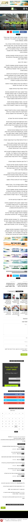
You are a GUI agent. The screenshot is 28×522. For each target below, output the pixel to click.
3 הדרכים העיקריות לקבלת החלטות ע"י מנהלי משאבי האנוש (10, 285)
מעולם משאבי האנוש (23, 23)
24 (19, 426)
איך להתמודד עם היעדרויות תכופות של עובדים (23, 313)
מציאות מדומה (9, 271)
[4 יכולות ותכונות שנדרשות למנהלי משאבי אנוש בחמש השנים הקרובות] (7, 296)
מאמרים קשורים (19, 291)
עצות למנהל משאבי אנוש (16, 272)
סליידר (11, 23)
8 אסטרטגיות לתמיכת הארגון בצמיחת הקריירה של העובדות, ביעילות (22, 285)
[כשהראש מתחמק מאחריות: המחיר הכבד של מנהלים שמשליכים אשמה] (23, 296)
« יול (16, 431)
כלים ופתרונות (14, 22)
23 (22, 426)
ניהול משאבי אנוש (16, 23)
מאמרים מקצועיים (7, 22)
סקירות (18, 22)
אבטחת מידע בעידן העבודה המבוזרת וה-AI (16, 468)
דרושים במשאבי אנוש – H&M (13, 489)
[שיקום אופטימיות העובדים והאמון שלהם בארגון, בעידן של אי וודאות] (15, 296)
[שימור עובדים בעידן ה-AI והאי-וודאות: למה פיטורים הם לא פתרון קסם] (15, 308)
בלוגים (22, 22)
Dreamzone (20, 519)
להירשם (6, 403)
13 (9, 421)
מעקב (6, 397)
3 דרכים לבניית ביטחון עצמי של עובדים (8, 483)
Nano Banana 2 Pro (21, 483)
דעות (25, 22)
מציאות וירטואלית (14, 271)
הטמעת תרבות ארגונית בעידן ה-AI (18, 452)
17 (19, 423)
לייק (5, 394)
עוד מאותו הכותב (12, 291)
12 (12, 421)
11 (15, 421)
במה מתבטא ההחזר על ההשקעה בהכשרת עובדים (12, 486)
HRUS (8, 519)
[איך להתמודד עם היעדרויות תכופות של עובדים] (23, 308)
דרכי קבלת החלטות (21, 271)
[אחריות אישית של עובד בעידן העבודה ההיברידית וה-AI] (7, 308)
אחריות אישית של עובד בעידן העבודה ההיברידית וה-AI (7, 313)
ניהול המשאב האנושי (24, 272)
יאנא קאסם (22, 489)
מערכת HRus (23, 28)
